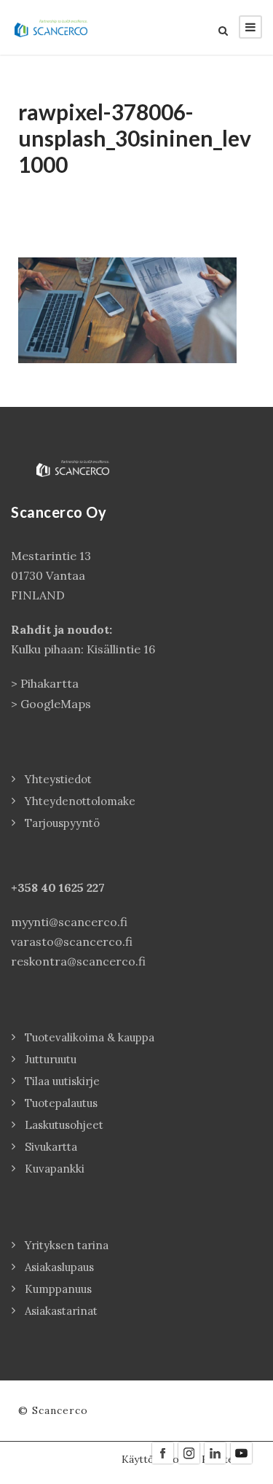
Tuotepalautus (61, 1103)
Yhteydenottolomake (80, 801)
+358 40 (35, 887)
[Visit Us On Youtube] (241, 1452)
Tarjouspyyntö (62, 823)
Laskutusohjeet (64, 1125)
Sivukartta (51, 1147)
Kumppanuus (58, 1289)
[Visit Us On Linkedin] (215, 1452)
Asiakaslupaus (59, 1267)
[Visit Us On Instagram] (188, 1452)
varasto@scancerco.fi (71, 941)
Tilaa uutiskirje (62, 1081)
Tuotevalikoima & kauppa (89, 1037)
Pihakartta (49, 683)
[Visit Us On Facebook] (162, 1452)
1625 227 (82, 887)
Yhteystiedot (58, 779)
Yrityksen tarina (66, 1245)
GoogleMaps (55, 703)
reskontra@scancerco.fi (78, 961)
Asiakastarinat (61, 1311)
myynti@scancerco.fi (69, 921)
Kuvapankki (54, 1169)
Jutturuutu (50, 1059)
